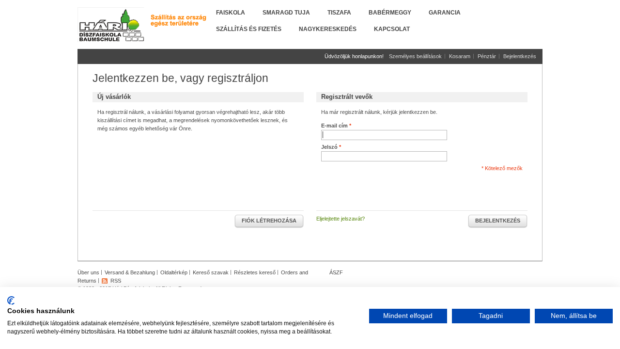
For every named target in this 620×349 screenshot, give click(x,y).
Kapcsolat (392, 29)
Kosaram (459, 56)
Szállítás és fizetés (248, 29)
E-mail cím (334, 125)
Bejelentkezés (519, 56)
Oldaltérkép (173, 272)
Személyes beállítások (415, 56)
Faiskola (230, 12)
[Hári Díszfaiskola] (111, 25)
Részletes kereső (255, 272)
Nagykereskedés (327, 29)
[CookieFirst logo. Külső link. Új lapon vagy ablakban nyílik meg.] (11, 300)
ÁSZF (336, 272)
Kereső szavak (211, 272)
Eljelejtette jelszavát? (340, 219)
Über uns (88, 272)
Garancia (445, 12)
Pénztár (487, 56)
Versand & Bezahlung (130, 272)
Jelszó (329, 147)
